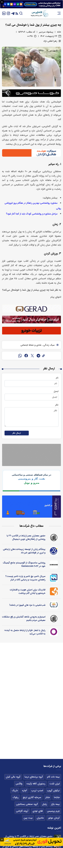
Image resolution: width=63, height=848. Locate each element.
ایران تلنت (54, 784)
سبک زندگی (49, 345)
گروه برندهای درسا (34, 777)
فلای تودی (37, 811)
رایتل (44, 804)
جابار (47, 797)
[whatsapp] (20, 355)
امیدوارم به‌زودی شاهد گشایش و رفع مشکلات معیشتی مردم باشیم (23, 618)
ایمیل (56, 391)
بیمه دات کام (53, 777)
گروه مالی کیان (13, 777)
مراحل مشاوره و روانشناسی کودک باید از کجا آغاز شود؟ (31, 214)
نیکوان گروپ (53, 790)
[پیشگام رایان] (54, 551)
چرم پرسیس (53, 811)
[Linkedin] (4, 13)
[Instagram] (8, 13)
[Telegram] (13, 13)
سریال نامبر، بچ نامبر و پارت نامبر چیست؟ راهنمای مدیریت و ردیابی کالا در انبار (25, 577)
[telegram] (38, 355)
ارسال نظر (16, 433)
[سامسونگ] (54, 564)
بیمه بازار (55, 804)
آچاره (24, 790)
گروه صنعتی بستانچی (27, 804)
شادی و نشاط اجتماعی (31, 345)
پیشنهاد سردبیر (46, 32)
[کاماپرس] (39, 13)
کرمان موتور (54, 818)
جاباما (57, 797)
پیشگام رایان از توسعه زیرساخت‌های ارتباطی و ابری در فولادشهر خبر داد (24, 550)
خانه (59, 32)
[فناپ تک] (54, 591)
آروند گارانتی (22, 811)
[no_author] (54, 537)
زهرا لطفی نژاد (50, 41)
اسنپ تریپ (37, 790)
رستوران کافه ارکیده (35, 784)
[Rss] (17, 13)
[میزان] (54, 578)
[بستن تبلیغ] (2, 2)
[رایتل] (54, 632)
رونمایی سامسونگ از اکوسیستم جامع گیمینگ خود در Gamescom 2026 (24, 564)
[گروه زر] (54, 605)
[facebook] (26, 355)
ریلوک (16, 797)
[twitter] (32, 355)
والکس (19, 784)
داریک (15, 790)
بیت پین (28, 818)
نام (57, 378)
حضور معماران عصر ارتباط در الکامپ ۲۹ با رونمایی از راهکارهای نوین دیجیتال (26, 537)
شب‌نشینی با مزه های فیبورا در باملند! (27, 605)
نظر (56, 405)
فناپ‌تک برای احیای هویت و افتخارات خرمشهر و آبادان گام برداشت (27, 591)
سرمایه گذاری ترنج (32, 797)
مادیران (40, 818)
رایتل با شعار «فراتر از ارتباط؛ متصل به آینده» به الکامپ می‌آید (24, 632)
